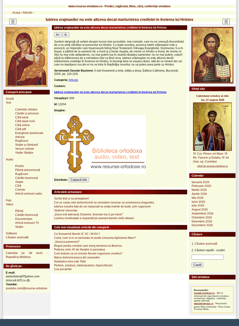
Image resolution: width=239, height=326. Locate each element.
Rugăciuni (21, 140)
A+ (58, 34)
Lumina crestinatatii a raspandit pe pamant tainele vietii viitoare (94, 218)
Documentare (23, 219)
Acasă (10, 98)
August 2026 (200, 209)
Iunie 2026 (198, 201)
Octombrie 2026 (202, 217)
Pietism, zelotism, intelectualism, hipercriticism (83, 265)
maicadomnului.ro (203, 303)
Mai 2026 (198, 197)
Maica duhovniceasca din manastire (77, 257)
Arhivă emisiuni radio (28, 193)
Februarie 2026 (201, 186)
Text (8, 102)
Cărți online (22, 125)
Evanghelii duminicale (29, 133)
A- (65, 34)
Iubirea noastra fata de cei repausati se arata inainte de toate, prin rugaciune (102, 206)
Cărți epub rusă (25, 121)
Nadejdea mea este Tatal (70, 261)
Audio (9, 159)
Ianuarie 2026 (200, 182)
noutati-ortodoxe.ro (204, 293)
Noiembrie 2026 (202, 221)
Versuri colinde (24, 148)
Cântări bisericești (26, 178)
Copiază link (78, 179)
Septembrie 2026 (203, 213)
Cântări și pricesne (27, 113)
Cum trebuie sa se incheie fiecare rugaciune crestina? (88, 253)
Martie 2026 (199, 190)
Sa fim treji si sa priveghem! (71, 198)
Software (11, 233)
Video (9, 204)
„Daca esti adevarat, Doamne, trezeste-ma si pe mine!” (88, 214)
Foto (8, 200)
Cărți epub (21, 117)
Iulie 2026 (198, 205)
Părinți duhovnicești (27, 170)
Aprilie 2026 (199, 194)
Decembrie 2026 (202, 225)
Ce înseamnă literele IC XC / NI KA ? (77, 233)
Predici (19, 166)
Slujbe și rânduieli (26, 144)
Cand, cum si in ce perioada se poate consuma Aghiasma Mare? (95, 237)
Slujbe (19, 182)
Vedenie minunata (65, 210)
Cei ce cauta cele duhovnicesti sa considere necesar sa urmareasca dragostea (104, 202)
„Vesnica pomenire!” (67, 241)
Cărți (18, 185)
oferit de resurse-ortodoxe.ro (212, 166)
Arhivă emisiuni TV (27, 223)
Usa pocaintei (63, 269)
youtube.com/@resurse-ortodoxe (26, 288)
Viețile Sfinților (24, 152)
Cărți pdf (20, 129)
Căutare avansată (17, 237)
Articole (73, 80)
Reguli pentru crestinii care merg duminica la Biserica (88, 245)
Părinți (19, 211)
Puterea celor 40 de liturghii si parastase (79, 249)
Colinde (20, 189)
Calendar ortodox (26, 109)
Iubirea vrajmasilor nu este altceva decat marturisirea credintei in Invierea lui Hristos (110, 92)
